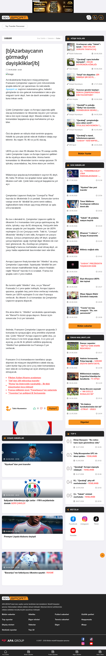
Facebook (73, 524)
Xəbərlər (51, 38)
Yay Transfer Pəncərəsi (14, 26)
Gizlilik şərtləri (87, 614)
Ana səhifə (5, 654)
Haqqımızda (86, 619)
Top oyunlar (7, 619)
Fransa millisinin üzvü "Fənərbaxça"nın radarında (32, 390)
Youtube (73, 535)
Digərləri (85, 422)
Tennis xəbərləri (62, 619)
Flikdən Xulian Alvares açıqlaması (24, 378)
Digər (57, 625)
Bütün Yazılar (84, 153)
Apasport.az (11, 89)
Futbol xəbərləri (62, 614)
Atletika (31, 614)
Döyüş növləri (8, 625)
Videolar (32, 625)
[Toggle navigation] (101, 17)
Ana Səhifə (41, 38)
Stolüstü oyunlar (9, 630)
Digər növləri (34, 619)
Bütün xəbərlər (84, 326)
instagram (84, 524)
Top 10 (31, 630)
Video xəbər (100, 654)
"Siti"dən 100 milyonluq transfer (23, 381)
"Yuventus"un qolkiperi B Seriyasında (26, 393)
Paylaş (52, 408)
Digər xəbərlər (77, 654)
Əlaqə (83, 625)
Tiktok (96, 524)
